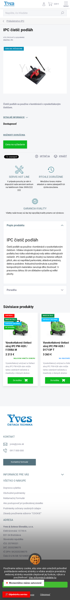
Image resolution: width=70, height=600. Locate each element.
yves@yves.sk (17, 444)
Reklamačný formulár (14, 498)
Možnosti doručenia (14, 135)
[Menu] (66, 4)
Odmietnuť (45, 594)
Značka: (8, 40)
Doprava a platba (12, 488)
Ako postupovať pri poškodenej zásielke (23, 503)
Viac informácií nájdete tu (42, 577)
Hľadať (62, 13)
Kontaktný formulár (19, 462)
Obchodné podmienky (14, 493)
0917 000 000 (17, 450)
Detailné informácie (14, 117)
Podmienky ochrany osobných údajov (22, 508)
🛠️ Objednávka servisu (16, 594)
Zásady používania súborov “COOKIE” (22, 513)
